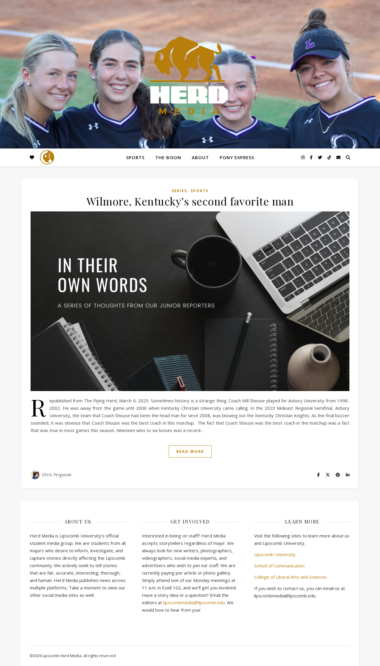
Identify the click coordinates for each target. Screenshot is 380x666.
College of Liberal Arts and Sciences (290, 577)
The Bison (168, 157)
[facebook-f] (312, 157)
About (200, 157)
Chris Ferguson (57, 474)
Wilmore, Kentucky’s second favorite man (190, 201)
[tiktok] (329, 157)
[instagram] (303, 157)
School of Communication (279, 566)
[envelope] (338, 157)
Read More (190, 451)
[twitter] (320, 157)
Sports (135, 157)
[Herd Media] (190, 76)
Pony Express (237, 157)
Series (179, 190)
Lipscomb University (275, 554)
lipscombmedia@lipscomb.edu (194, 602)
